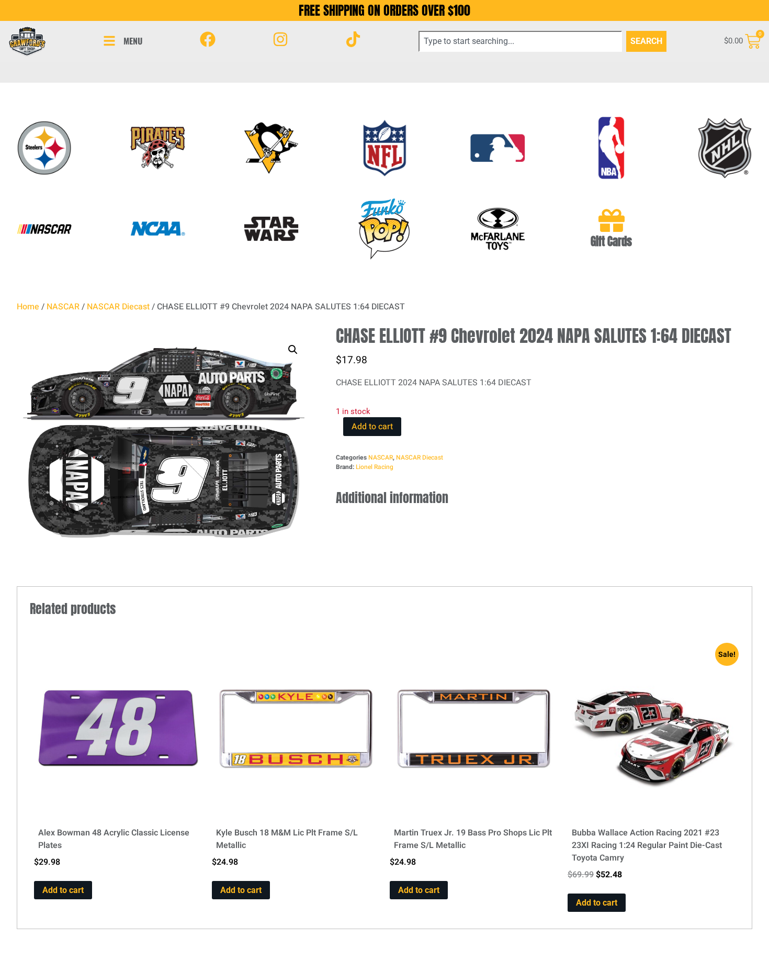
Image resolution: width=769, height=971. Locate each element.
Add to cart (372, 426)
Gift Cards (611, 241)
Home (28, 306)
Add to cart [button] (63, 890)
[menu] (109, 41)
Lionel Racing (374, 467)
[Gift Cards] (611, 220)
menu (132, 41)
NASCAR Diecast (118, 306)
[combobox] (521, 41)
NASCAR (63, 306)
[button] (293, 349)
